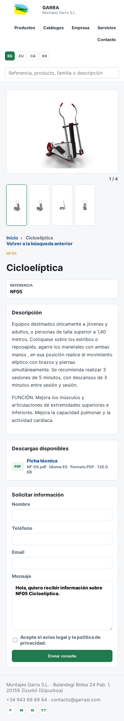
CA (32, 56)
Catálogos (53, 27)
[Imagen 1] (16, 205)
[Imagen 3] (62, 205)
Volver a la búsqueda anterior (39, 243)
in (21, 710)
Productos (24, 27)
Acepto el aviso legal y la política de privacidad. (60, 640)
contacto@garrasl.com (76, 699)
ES (9, 56)
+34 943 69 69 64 (26, 699)
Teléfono (22, 528)
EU (21, 56)
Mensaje (21, 576)
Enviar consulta (62, 656)
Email (18, 552)
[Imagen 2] (39, 205)
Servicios (106, 27)
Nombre (21, 504)
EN (44, 56)
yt (43, 710)
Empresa (80, 27)
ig (32, 710)
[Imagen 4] (85, 205)
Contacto (106, 39)
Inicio (12, 238)
